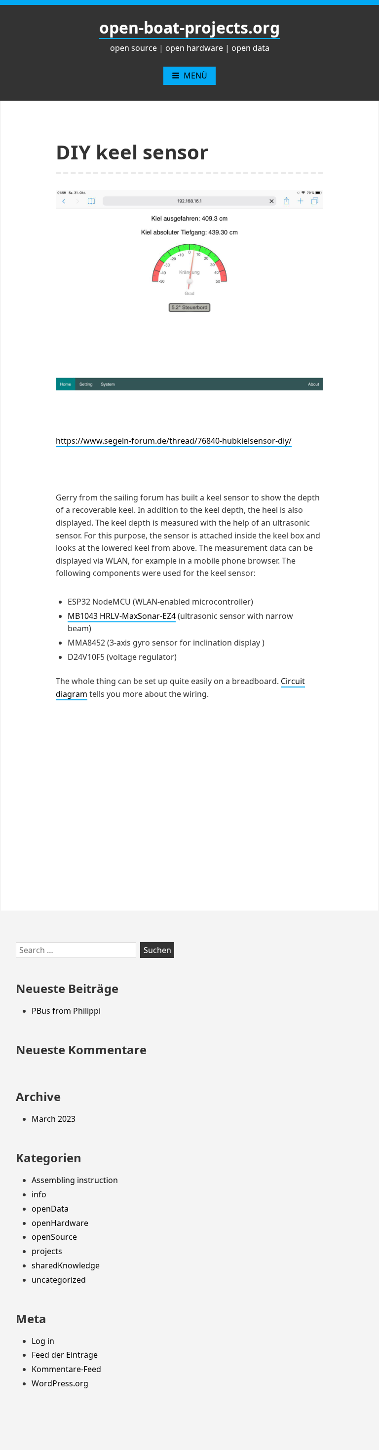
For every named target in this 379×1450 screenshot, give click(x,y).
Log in (43, 1341)
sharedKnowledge (66, 1265)
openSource (54, 1236)
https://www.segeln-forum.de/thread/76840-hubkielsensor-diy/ (174, 440)
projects (47, 1251)
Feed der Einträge (65, 1354)
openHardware (60, 1223)
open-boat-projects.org (189, 27)
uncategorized (59, 1279)
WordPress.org (60, 1383)
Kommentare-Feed (66, 1369)
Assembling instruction (75, 1180)
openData (50, 1208)
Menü (195, 75)
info (39, 1194)
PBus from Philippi (66, 1010)
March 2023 (54, 1118)
